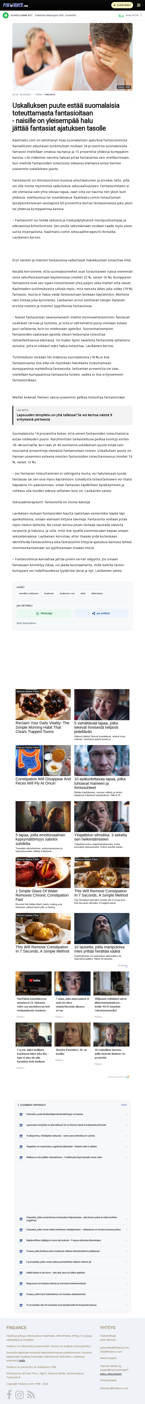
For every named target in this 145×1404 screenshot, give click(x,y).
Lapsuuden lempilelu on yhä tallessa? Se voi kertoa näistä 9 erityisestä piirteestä (64, 417)
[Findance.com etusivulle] (15, 5)
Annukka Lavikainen (28, 593)
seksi (82, 593)
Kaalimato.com (67, 593)
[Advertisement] (72, 1188)
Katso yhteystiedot (111, 1374)
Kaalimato (49, 593)
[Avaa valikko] (139, 5)
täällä (22, 1360)
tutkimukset (97, 593)
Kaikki (124, 1105)
